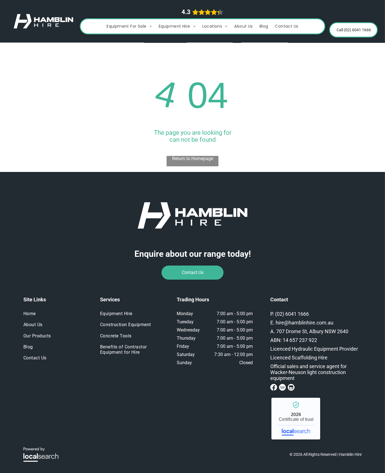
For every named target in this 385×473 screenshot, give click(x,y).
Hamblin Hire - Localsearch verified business (295, 418)
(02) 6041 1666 (292, 314)
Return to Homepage (192, 158)
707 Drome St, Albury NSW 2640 (312, 331)
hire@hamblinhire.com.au (304, 323)
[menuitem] (129, 26)
